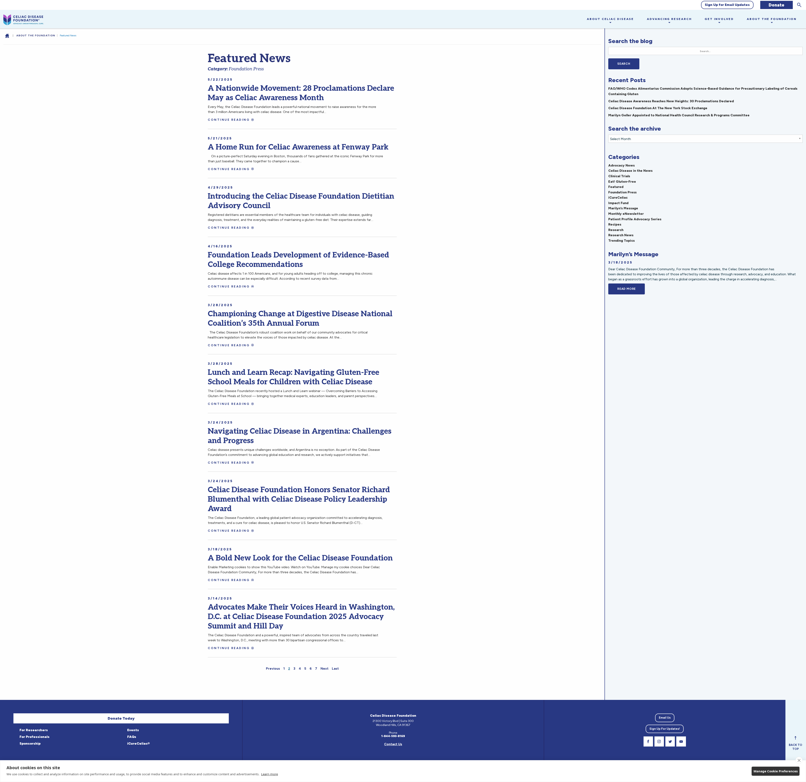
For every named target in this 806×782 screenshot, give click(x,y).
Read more (631, 289)
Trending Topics (621, 241)
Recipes (614, 224)
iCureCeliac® (138, 743)
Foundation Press (622, 192)
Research (615, 230)
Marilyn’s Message (623, 208)
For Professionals (34, 737)
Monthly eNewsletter (626, 214)
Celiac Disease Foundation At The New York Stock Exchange (657, 108)
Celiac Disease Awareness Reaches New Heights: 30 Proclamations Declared (671, 101)
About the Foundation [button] (772, 19)
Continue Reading (229, 120)
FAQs (131, 737)
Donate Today (121, 718)
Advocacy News (621, 165)
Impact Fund (618, 203)
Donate (776, 5)
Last (335, 668)
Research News (620, 235)
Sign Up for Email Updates (727, 5)
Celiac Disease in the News (630, 171)
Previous (273, 668)
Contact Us (393, 744)
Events (132, 730)
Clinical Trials (619, 176)
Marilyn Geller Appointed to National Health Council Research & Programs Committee (679, 115)
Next (324, 668)
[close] (799, 760)
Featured (615, 187)
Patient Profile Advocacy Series (634, 219)
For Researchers (33, 730)
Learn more (269, 774)
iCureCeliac (618, 197)
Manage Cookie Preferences (776, 771)
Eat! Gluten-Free (622, 182)
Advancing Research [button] (669, 19)
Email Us (665, 717)
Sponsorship (30, 743)
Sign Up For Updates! (664, 729)
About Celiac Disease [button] (610, 19)
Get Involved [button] (719, 19)
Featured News (68, 35)
